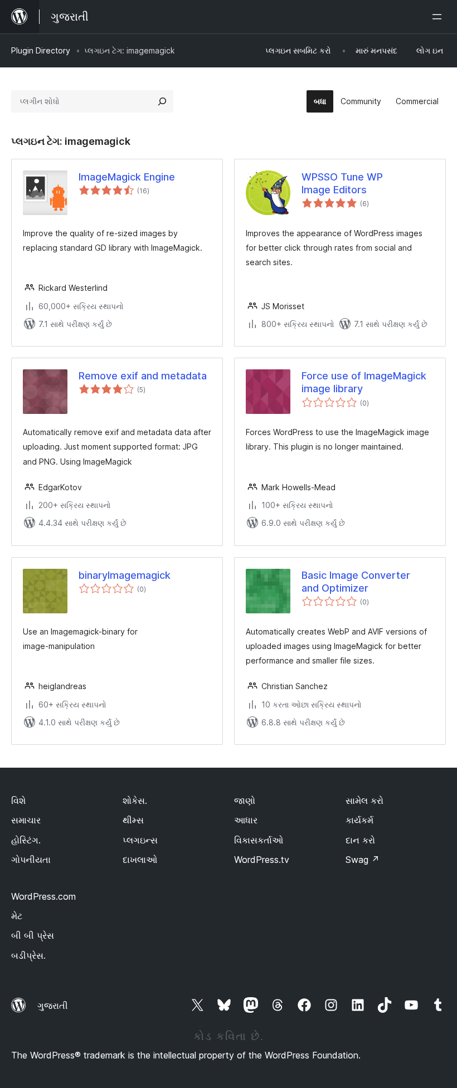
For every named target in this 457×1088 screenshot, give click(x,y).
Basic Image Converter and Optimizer (356, 581)
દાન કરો (360, 840)
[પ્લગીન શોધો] (162, 101)
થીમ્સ (133, 820)
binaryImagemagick (125, 575)
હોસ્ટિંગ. (26, 840)
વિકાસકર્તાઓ (258, 840)
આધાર (245, 820)
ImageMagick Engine (127, 177)
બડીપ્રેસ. (28, 955)
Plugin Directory (40, 50)
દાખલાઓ (140, 859)
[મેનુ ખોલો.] (439, 16)
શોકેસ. (135, 800)
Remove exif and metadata (143, 376)
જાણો (244, 800)
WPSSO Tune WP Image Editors (342, 183)
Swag (363, 859)
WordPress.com (43, 896)
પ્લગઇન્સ (140, 840)
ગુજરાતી (52, 1005)
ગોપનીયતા (31, 859)
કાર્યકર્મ (359, 820)
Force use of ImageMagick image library (364, 382)
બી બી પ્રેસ (32, 935)
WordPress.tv (261, 859)
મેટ (16, 915)
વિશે (18, 800)
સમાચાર (26, 820)
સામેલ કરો (364, 800)
